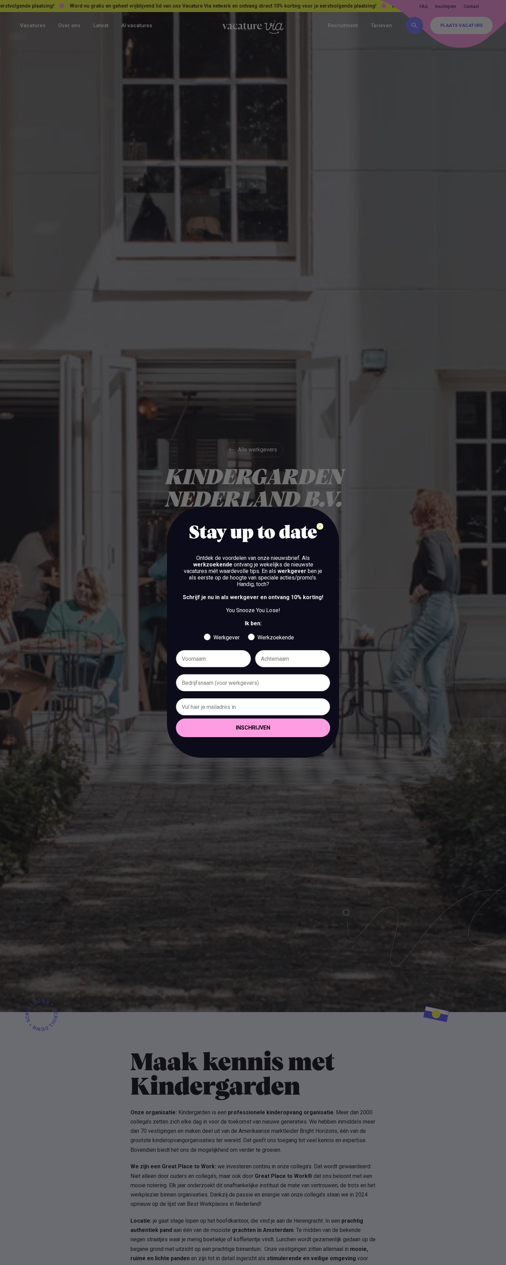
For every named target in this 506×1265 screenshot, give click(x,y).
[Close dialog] (320, 526)
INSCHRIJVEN (253, 727)
